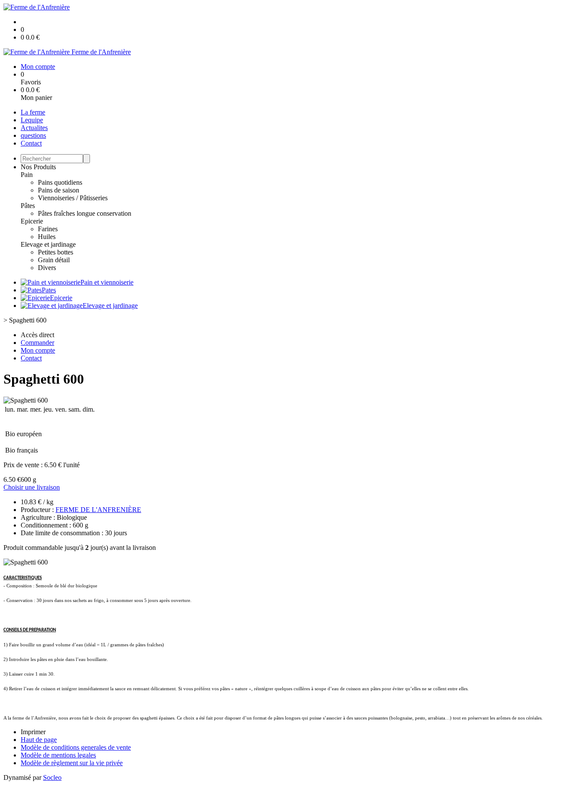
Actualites (34, 127)
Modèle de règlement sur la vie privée (72, 762)
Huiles (47, 236)
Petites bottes (55, 252)
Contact (31, 143)
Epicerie (32, 221)
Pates (49, 290)
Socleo (52, 777)
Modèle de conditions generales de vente (76, 747)
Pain (27, 174)
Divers (47, 267)
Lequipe (32, 120)
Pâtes (28, 205)
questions (33, 135)
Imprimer (33, 731)
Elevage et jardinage (48, 244)
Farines (48, 229)
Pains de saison (58, 190)
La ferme (33, 112)
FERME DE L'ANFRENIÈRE (98, 509)
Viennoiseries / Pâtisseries (73, 198)
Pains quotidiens (60, 182)
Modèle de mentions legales (58, 755)
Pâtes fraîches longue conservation (84, 213)
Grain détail (54, 260)
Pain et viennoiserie (106, 282)
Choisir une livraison (31, 487)
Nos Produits (38, 167)
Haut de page (39, 739)
